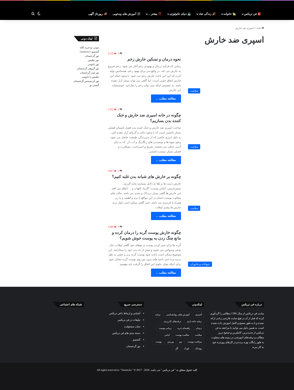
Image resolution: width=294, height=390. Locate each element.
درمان (199, 328)
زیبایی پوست (165, 328)
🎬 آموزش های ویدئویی (126, 13)
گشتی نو (94, 85)
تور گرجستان (92, 55)
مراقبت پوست (194, 341)
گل (176, 348)
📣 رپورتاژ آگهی (97, 13)
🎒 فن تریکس (252, 13)
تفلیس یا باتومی (90, 76)
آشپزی (198, 314)
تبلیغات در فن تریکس (129, 319)
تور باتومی (93, 64)
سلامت (198, 334)
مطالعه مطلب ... (166, 98)
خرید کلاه (85, 47)
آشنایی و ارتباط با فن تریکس (124, 313)
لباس (167, 334)
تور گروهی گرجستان (88, 68)
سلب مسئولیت (132, 326)
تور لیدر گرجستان (89, 72)
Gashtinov (85, 51)
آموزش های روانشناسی (178, 314)
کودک (186, 348)
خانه (259, 28)
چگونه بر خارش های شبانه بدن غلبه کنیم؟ (146, 176)
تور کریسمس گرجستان (86, 80)
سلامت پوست (182, 334)
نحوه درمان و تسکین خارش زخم (154, 59)
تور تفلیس (93, 60)
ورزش (170, 341)
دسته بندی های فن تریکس (126, 332)
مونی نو (94, 47)
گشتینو (95, 51)
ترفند (157, 314)
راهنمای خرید (183, 328)
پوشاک (198, 348)
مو (180, 341)
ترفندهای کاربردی (172, 321)
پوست (158, 341)
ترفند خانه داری (194, 321)
